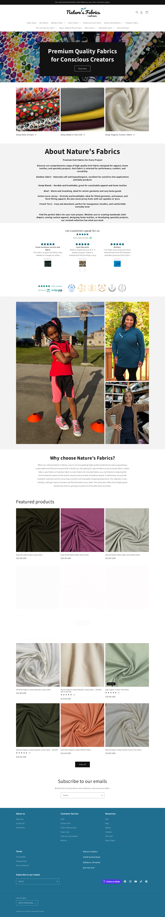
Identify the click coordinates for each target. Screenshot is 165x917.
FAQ (106, 819)
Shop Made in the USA (71, 134)
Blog (107, 823)
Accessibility (21, 857)
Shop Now (82, 68)
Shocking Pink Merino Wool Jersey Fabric (119, 612)
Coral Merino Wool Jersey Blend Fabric (74, 612)
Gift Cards (109, 836)
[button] (137, 12)
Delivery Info (66, 823)
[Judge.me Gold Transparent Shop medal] (82, 288)
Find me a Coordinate (69, 836)
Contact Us (20, 823)
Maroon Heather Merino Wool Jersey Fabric (31, 612)
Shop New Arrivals (25, 134)
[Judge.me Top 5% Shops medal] (112, 288)
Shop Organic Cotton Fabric (118, 134)
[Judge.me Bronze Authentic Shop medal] (102, 288)
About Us (19, 819)
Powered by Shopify (38, 911)
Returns (64, 840)
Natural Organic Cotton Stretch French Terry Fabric (123, 750)
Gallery (108, 828)
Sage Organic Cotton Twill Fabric (117, 690)
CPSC (63, 819)
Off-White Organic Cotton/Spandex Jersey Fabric (33, 690)
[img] (82, 234)
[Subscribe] (101, 795)
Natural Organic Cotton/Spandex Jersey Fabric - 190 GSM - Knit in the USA (81, 691)
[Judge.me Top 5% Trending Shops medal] (122, 288)
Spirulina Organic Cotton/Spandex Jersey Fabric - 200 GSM (37, 750)
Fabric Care (65, 832)
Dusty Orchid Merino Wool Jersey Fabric (75, 555)
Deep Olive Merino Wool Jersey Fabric (29, 555)
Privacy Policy (21, 861)
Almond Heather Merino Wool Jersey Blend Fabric (122, 555)
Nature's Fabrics (26, 911)
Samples (108, 832)
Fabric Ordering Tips (68, 828)
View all (82, 622)
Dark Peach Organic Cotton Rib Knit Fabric (76, 750)
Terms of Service (22, 865)
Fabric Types (110, 840)
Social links (20, 828)
